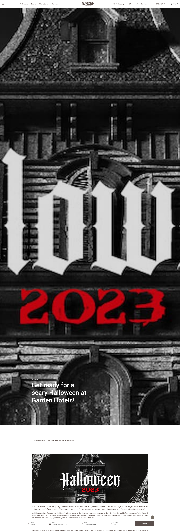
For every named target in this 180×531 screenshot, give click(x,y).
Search (144, 524)
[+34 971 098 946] (151, 4)
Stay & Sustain (44, 4)
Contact (55, 4)
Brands (33, 4)
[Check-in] (137, 4)
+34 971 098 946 (160, 4)
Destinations (24, 4)
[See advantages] (152, 517)
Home (35, 440)
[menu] (3, 3)
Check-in (144, 4)
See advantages (142, 517)
